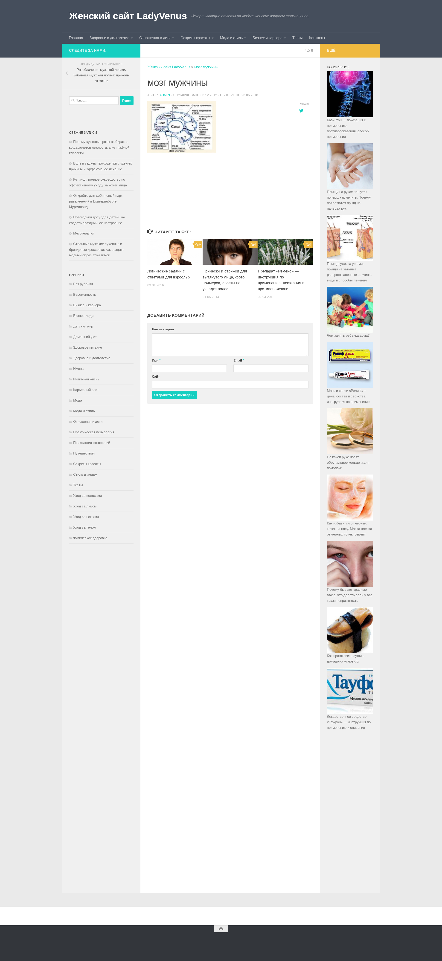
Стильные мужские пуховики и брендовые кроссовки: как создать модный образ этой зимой (96, 249)
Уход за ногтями (86, 517)
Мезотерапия (83, 233)
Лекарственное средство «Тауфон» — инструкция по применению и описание (349, 722)
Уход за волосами (87, 496)
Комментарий (163, 329)
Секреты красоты (195, 38)
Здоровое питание (87, 347)
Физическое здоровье (90, 538)
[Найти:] (94, 100)
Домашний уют (85, 337)
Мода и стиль (231, 38)
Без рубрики (83, 284)
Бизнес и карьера (267, 38)
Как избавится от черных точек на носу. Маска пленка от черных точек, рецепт (349, 528)
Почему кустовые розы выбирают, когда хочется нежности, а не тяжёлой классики (99, 147)
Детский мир (83, 326)
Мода (77, 400)
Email (238, 360)
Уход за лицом (84, 506)
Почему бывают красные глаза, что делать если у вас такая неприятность (349, 595)
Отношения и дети (155, 38)
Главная (76, 38)
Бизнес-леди (83, 316)
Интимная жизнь (86, 379)
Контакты (317, 38)
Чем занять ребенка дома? (348, 335)
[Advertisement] (218, 191)
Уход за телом (84, 527)
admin (165, 95)
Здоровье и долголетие (109, 38)
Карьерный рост (86, 390)
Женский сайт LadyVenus (128, 16)
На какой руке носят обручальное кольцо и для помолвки (348, 462)
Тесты (297, 38)
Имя (156, 360)
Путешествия (84, 453)
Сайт (156, 376)
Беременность (84, 294)
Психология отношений (91, 443)
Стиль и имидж (85, 474)
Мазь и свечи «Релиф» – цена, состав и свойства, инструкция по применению (348, 396)
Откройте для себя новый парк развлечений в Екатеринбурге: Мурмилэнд (95, 201)
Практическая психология (93, 432)
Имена (78, 369)
